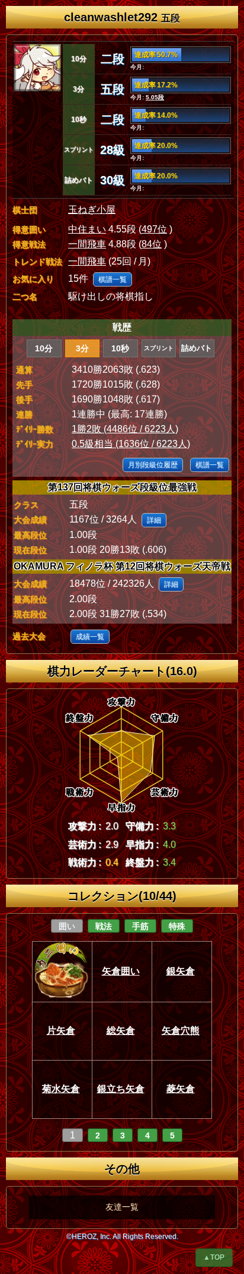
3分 (82, 348)
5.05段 (155, 97)
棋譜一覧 (112, 279)
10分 (44, 348)
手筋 (140, 926)
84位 (152, 244)
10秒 (120, 348)
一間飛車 (87, 244)
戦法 (103, 926)
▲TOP (213, 1257)
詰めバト (196, 348)
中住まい (87, 229)
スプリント (159, 348)
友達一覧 (122, 1207)
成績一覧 (90, 637)
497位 (154, 229)
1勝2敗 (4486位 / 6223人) (125, 429)
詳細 (154, 520)
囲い (67, 926)
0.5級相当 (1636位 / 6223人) (131, 444)
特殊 (177, 926)
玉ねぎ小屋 (91, 210)
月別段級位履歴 (153, 465)
